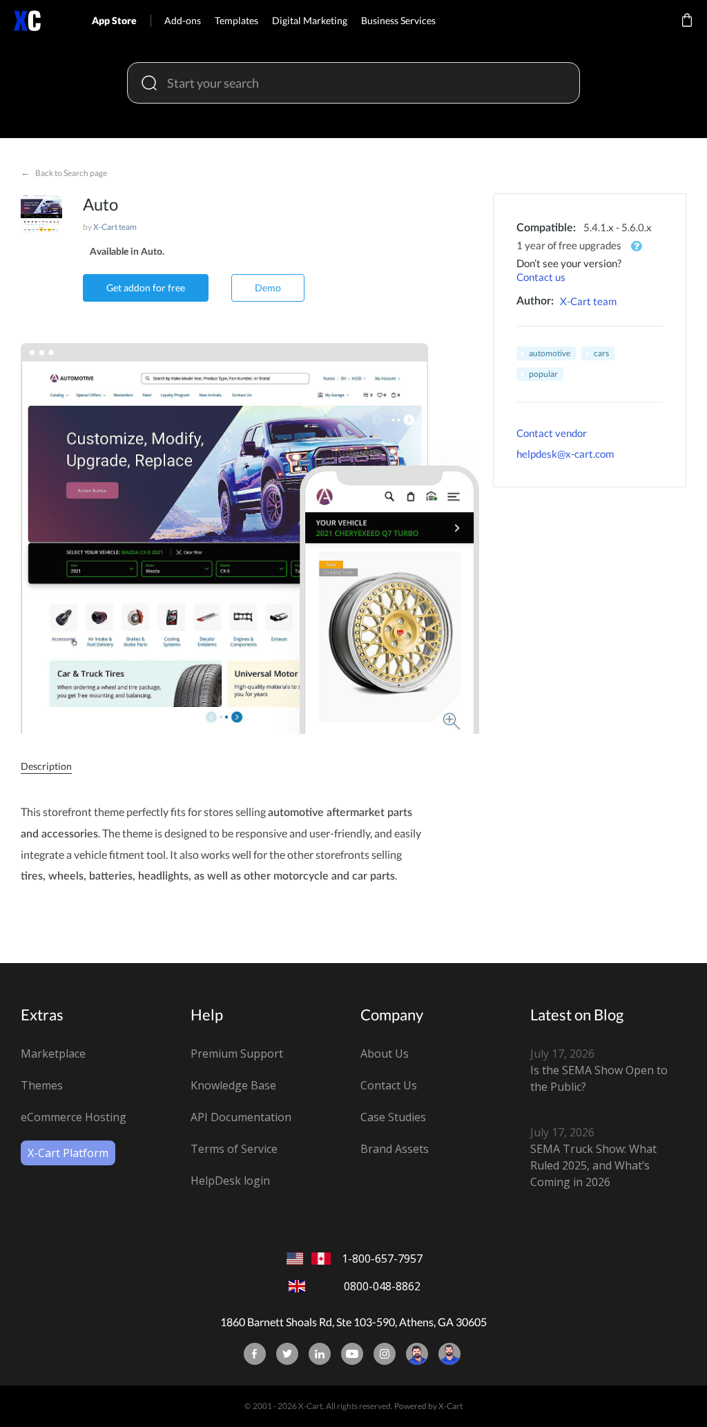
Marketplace (53, 1053)
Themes (42, 1085)
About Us (384, 1053)
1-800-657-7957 (382, 1258)
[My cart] (687, 29)
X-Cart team (115, 227)
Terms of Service (234, 1148)
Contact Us (388, 1085)
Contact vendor (551, 433)
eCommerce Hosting (73, 1117)
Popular (543, 374)
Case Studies (393, 1117)
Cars (601, 353)
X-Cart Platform (68, 1153)
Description (46, 766)
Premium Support (237, 1053)
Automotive (549, 353)
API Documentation (241, 1117)
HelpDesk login (230, 1180)
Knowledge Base (233, 1085)
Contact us (540, 277)
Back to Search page (64, 172)
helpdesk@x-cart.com (565, 453)
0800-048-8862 (382, 1286)
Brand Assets (394, 1148)
